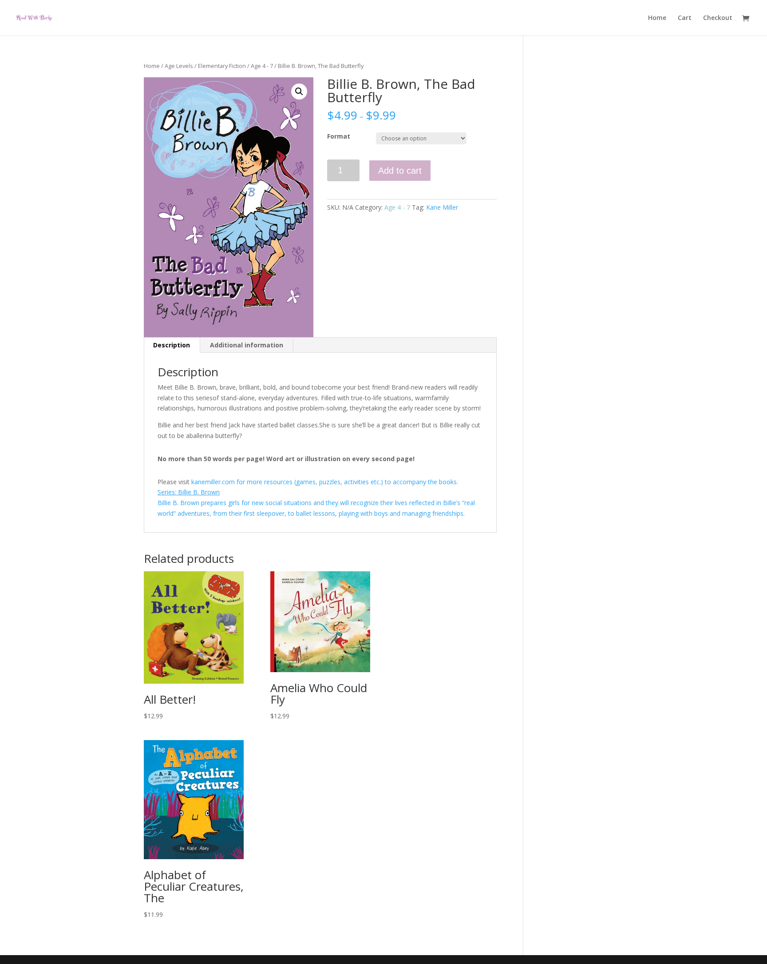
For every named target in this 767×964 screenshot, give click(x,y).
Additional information (246, 345)
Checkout (717, 18)
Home (657, 18)
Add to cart (400, 170)
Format (338, 136)
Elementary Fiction (222, 66)
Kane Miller (442, 207)
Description (171, 345)
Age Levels (179, 66)
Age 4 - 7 (262, 66)
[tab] (171, 345)
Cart (685, 18)
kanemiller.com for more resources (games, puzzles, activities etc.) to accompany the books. (324, 482)
